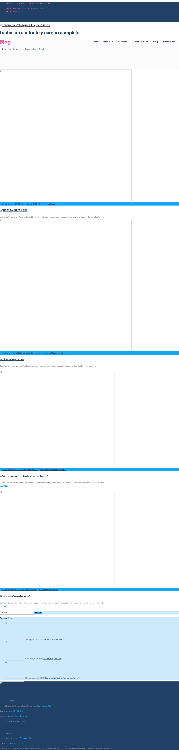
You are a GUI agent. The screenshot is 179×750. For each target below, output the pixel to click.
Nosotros (108, 41)
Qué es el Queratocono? (15, 596)
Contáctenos (170, 41)
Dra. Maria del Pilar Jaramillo (52, 353)
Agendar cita (11, 724)
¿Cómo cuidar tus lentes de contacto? (24, 476)
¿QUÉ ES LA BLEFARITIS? (13, 210)
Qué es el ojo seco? (12, 359)
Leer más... (4, 486)
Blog (155, 41)
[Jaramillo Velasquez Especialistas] (89, 25)
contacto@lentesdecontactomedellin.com (25, 8)
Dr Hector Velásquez (48, 204)
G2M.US (116, 748)
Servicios (122, 41)
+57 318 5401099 (13, 11)
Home (95, 41)
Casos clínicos (140, 41)
